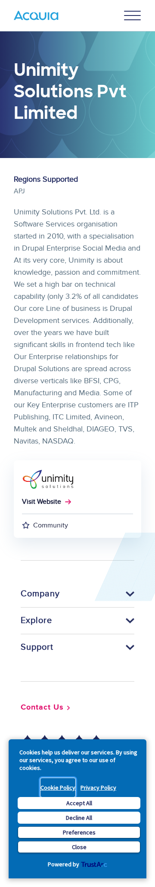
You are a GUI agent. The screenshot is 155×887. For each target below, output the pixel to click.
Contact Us (42, 707)
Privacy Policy (98, 787)
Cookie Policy (57, 787)
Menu (132, 15)
